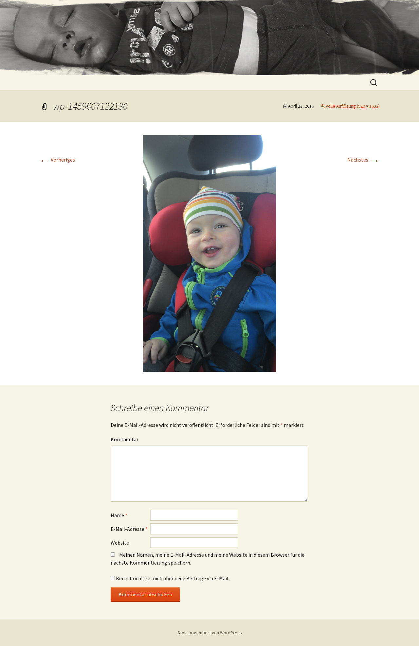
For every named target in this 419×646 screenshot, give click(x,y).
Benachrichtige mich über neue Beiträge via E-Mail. (172, 578)
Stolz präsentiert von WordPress (209, 633)
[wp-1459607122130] (209, 253)
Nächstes (363, 159)
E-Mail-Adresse (129, 529)
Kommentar (124, 439)
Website (120, 542)
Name (119, 515)
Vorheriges (57, 159)
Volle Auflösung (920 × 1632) (353, 106)
